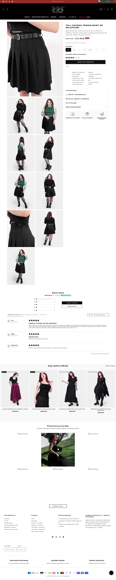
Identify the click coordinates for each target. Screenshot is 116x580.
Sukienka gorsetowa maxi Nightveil (72, 409)
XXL (97, 49)
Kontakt (6, 518)
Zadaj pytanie (72, 306)
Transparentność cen (11, 525)
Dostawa (34, 520)
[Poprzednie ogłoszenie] (36, 1)
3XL (104, 49)
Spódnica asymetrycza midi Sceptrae (101, 410)
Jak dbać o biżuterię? (38, 529)
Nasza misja (8, 523)
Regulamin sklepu (10, 527)
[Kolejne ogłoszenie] (79, 1)
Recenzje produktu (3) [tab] (15, 314)
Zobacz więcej (110, 365)
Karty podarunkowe (37, 531)
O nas (6, 520)
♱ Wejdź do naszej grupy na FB (68, 524)
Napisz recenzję (72, 302)
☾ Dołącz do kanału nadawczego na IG (70, 521)
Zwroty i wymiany (37, 523)
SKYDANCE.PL (55, 576)
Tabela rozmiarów (37, 525)
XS (68, 49)
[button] (3, 9)
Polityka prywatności (11, 529)
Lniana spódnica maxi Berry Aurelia (15, 409)
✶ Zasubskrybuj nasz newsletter (68, 518)
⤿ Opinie (61, 526)
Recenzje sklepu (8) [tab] (31, 314)
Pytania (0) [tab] (43, 314)
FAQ (32, 518)
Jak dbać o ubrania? (38, 527)
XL (90, 49)
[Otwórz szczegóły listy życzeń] (104, 9)
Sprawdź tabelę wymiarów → (76, 54)
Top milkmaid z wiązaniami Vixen (43, 409)
